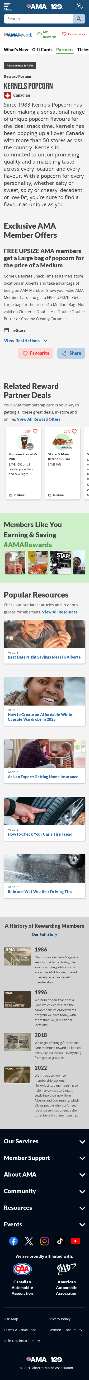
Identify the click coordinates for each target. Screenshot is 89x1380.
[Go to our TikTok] (60, 1240)
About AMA (20, 1174)
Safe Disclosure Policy (22, 1340)
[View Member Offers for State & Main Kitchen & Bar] (62, 442)
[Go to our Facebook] (13, 1240)
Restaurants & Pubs (20, 65)
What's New (16, 49)
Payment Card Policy (65, 1330)
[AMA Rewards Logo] (18, 34)
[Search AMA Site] (79, 19)
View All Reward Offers (39, 419)
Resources (18, 1207)
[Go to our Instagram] (44, 1240)
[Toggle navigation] (8, 5)
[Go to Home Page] (44, 1359)
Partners (65, 49)
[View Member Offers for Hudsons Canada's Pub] (23, 442)
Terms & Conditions (20, 1330)
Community (20, 1190)
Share (75, 353)
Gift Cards (42, 49)
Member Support (27, 1157)
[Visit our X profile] (29, 1240)
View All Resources (59, 612)
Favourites (76, 34)
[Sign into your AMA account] (79, 5)
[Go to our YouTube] (75, 1240)
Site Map (11, 1319)
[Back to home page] (44, 6)
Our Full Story (44, 934)
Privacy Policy (59, 1319)
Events (13, 1224)
